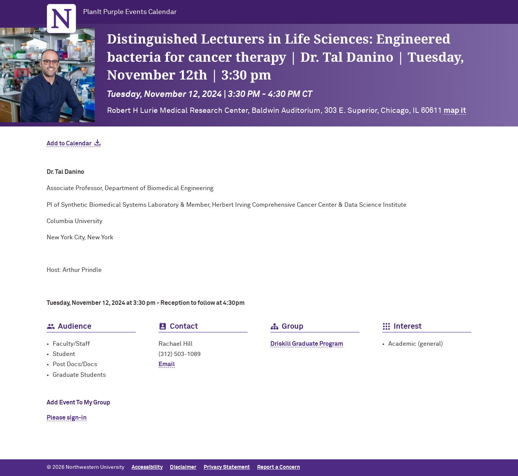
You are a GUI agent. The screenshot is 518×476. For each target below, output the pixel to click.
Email (167, 364)
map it (455, 110)
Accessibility (147, 467)
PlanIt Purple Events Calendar (130, 12)
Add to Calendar (69, 143)
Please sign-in (66, 418)
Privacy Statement (227, 467)
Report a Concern (278, 467)
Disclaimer (183, 467)
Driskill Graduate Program (306, 344)
